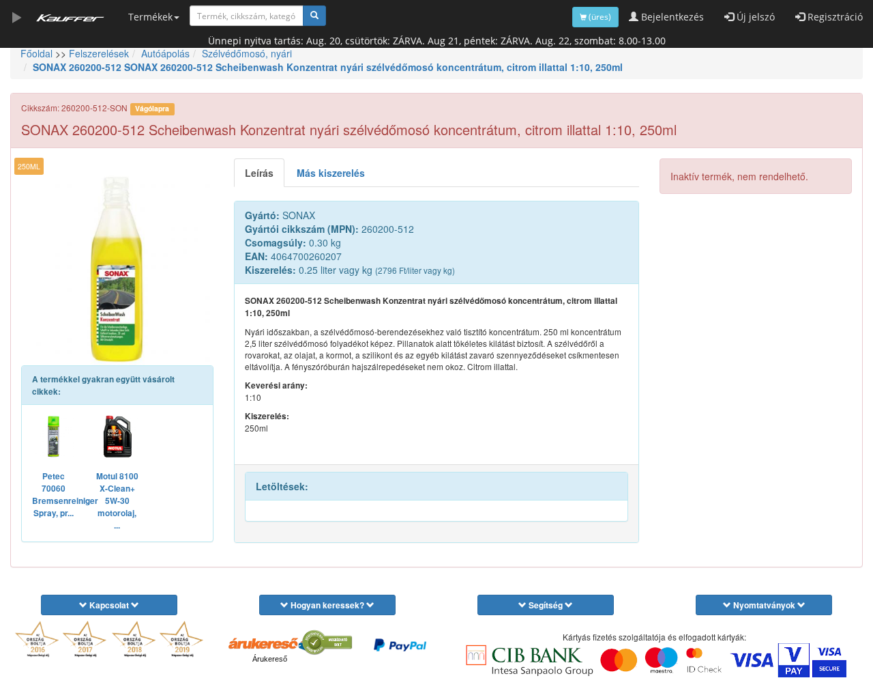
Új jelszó (754, 16)
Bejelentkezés (671, 16)
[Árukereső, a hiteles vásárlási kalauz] (327, 642)
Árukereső (269, 659)
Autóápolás (165, 53)
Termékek (150, 16)
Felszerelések (99, 53)
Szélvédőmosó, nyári (247, 53)
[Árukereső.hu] (269, 643)
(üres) (599, 17)
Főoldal (36, 53)
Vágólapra (152, 108)
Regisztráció (834, 16)
